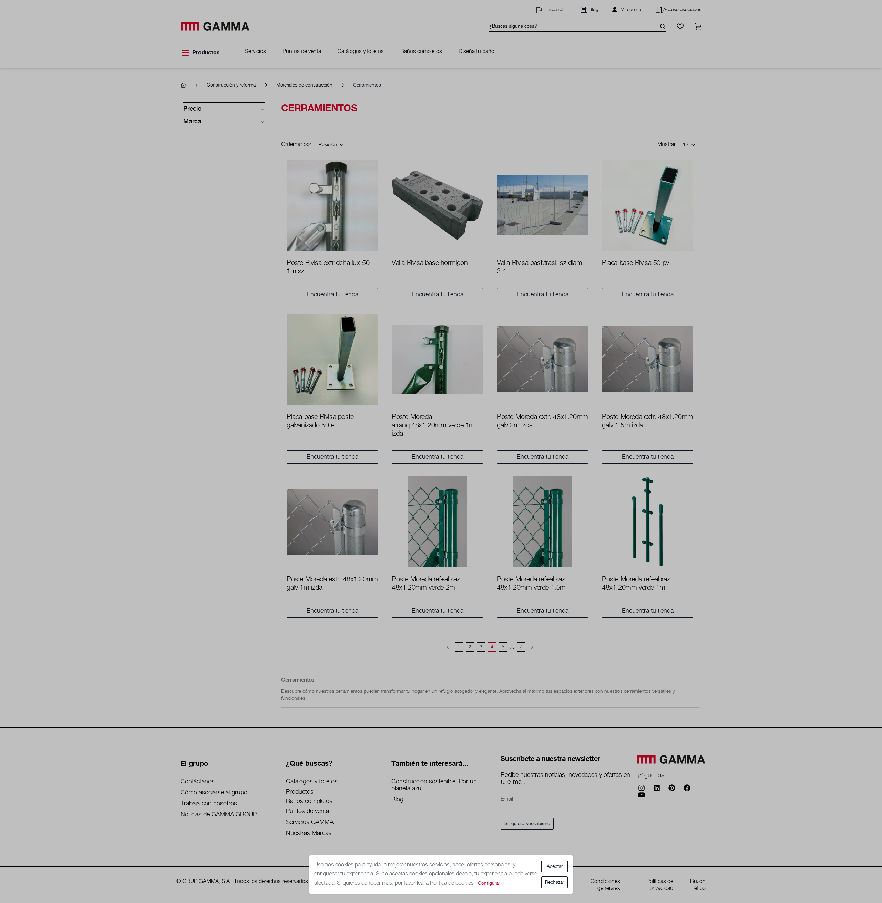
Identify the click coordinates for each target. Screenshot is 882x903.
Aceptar (555, 866)
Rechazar (554, 882)
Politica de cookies (452, 883)
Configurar (489, 883)
